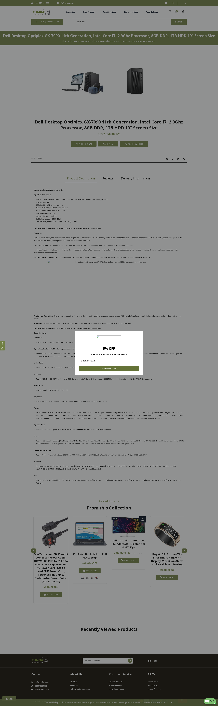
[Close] (140, 334)
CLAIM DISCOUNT (109, 368)
